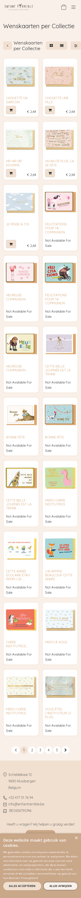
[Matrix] (51, 45)
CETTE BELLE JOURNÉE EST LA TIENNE (58, 370)
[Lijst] (61, 45)
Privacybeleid (29, 878)
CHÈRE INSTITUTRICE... (17, 644)
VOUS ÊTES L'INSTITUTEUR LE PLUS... (58, 713)
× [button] (76, 838)
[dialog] (40, 865)
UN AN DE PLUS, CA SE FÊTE (59, 163)
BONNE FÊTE (15, 437)
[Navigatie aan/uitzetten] (73, 6)
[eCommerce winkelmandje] (63, 7)
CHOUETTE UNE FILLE (56, 100)
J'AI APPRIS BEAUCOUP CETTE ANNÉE (59, 575)
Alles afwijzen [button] (60, 886)
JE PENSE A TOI (17, 224)
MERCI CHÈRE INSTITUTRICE (55, 502)
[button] (11, 110)
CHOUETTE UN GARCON (17, 100)
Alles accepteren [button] (22, 886)
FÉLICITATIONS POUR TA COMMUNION (56, 228)
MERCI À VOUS (56, 642)
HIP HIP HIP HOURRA (14, 163)
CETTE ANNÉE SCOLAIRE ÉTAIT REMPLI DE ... (18, 575)
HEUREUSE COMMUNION (16, 297)
